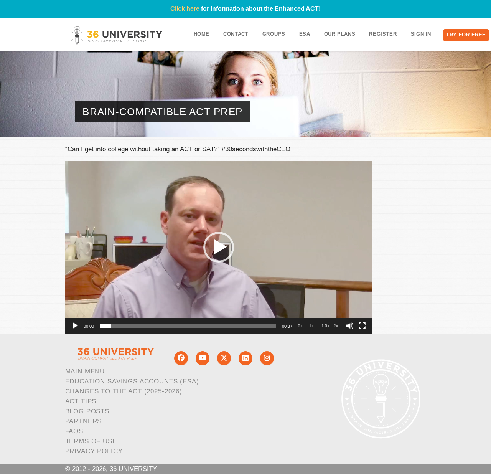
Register (383, 34)
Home (202, 34)
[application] (218, 247)
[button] (218, 247)
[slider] (188, 326)
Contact (236, 34)
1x (311, 326)
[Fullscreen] (362, 326)
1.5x (325, 326)
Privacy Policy (94, 451)
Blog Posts (87, 411)
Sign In (421, 34)
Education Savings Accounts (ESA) (132, 381)
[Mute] (350, 326)
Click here (184, 8)
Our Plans (340, 34)
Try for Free (466, 35)
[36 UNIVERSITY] (115, 35)
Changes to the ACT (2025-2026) (124, 391)
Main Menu (85, 371)
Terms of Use (91, 441)
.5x (299, 326)
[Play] (75, 326)
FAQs (74, 431)
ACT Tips (81, 401)
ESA (304, 34)
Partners (83, 421)
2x (336, 326)
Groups (273, 34)
